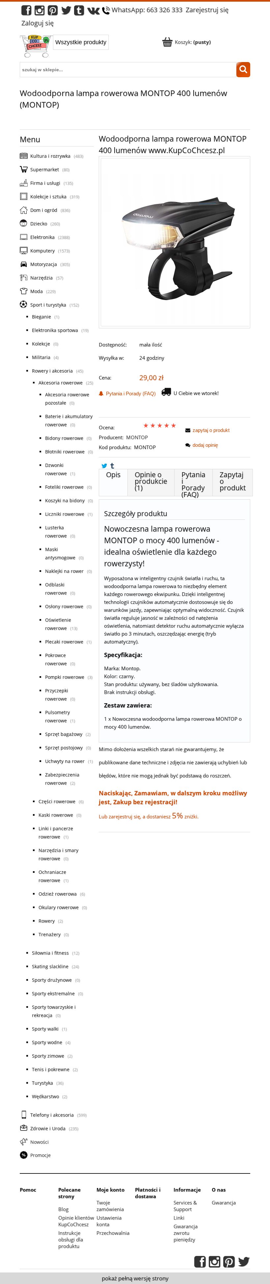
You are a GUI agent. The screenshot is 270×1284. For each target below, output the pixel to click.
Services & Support (185, 1205)
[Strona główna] (36, 47)
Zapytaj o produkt (233, 481)
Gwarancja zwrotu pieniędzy (186, 1233)
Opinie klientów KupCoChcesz (76, 1221)
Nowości (39, 1142)
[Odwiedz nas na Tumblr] (79, 12)
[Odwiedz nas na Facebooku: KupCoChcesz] (26, 12)
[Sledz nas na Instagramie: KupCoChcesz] (39, 12)
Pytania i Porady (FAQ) (129, 393)
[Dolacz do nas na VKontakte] (93, 12)
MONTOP (137, 437)
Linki (179, 1217)
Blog (63, 1209)
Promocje (40, 1155)
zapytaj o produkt (211, 430)
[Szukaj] (243, 69)
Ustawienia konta (109, 1221)
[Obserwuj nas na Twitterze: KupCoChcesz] (66, 12)
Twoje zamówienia (110, 1205)
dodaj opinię (205, 445)
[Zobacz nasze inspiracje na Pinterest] (53, 12)
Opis (113, 474)
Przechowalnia (112, 1233)
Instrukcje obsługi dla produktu (70, 1239)
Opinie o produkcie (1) (151, 481)
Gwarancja (224, 1202)
